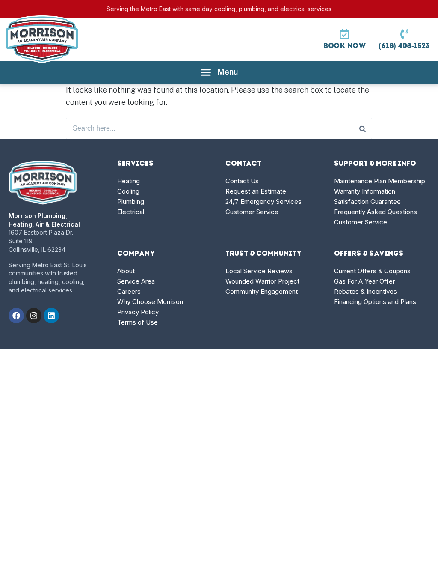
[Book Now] (344, 34)
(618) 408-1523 (404, 46)
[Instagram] (33, 315)
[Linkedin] (51, 315)
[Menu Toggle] (219, 72)
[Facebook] (16, 315)
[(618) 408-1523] (404, 34)
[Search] (362, 128)
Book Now (344, 46)
